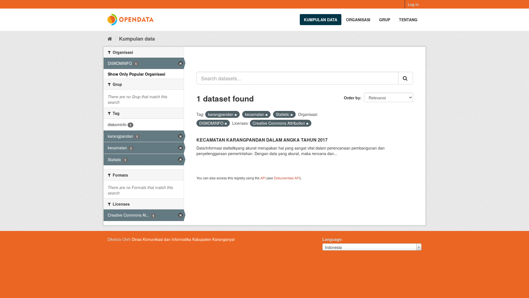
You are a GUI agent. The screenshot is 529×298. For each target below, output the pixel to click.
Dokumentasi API (287, 177)
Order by (352, 97)
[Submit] (405, 78)
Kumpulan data (320, 19)
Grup (384, 19)
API (263, 177)
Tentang (408, 19)
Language (331, 239)
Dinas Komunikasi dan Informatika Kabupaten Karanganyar (183, 239)
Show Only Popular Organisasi (136, 74)
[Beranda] (109, 38)
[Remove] (235, 114)
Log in (413, 4)
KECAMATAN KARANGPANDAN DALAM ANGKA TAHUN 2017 (262, 140)
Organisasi (358, 19)
